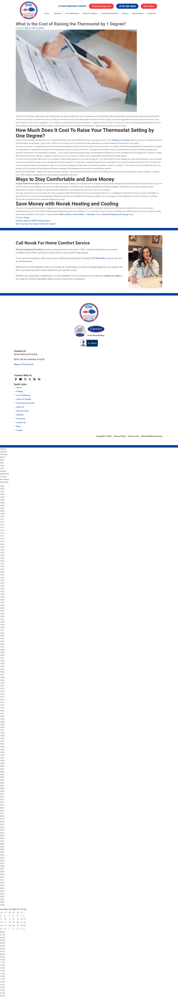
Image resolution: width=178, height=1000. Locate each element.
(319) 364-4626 (127, 6)
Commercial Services (109, 13)
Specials (20, 415)
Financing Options (101, 6)
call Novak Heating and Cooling (114, 214)
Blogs (26, 217)
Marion (69, 214)
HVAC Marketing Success (151, 436)
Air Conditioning (71, 13)
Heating (57, 13)
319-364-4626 (98, 258)
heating (115, 140)
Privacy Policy (120, 436)
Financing (20, 418)
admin (41, 28)
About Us (20, 407)
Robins (62, 214)
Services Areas (22, 411)
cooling (126, 140)
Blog (18, 426)
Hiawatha (91, 214)
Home (46, 13)
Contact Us (151, 13)
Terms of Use (133, 436)
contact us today (112, 275)
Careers (19, 430)
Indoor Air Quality (89, 13)
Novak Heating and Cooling (29, 249)
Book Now (149, 6)
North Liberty (78, 214)
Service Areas (137, 13)
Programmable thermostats (27, 183)
